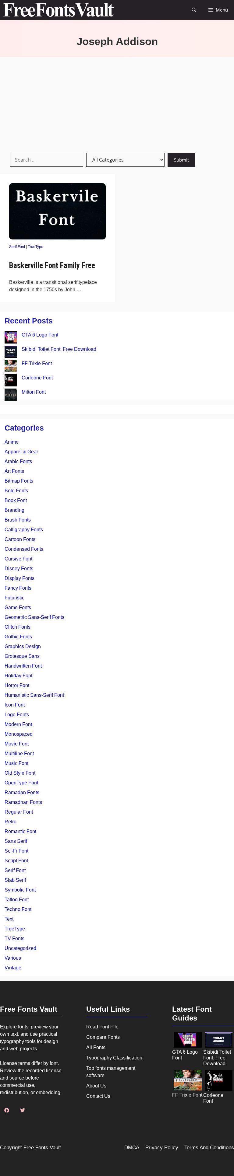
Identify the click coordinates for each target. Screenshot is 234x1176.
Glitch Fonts (17, 627)
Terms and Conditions (209, 1147)
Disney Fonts (19, 568)
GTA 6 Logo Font (40, 334)
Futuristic (14, 597)
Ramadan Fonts (22, 792)
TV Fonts (14, 938)
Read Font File (102, 1026)
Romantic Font (20, 831)
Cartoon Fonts (20, 539)
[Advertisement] (117, 102)
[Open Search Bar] (194, 10)
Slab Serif (15, 880)
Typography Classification (114, 1057)
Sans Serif (16, 841)
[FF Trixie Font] (11, 367)
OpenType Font (21, 782)
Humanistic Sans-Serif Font (34, 695)
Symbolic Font (20, 889)
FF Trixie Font (37, 363)
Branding (14, 510)
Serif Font (17, 247)
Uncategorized (20, 948)
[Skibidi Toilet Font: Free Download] (11, 353)
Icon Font (15, 704)
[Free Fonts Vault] (58, 10)
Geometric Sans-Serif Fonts (34, 617)
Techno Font (18, 909)
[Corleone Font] (11, 381)
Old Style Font (20, 773)
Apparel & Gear (21, 451)
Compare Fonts (103, 1037)
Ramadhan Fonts (23, 802)
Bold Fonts (16, 490)
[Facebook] (6, 1110)
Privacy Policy (161, 1147)
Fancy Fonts (18, 588)
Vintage (13, 967)
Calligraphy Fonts (24, 529)
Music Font (16, 763)
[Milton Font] (11, 396)
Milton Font (34, 392)
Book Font (16, 500)
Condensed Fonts (24, 549)
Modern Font (18, 724)
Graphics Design (23, 646)
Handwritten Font (23, 665)
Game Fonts (18, 607)
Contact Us (98, 1096)
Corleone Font (37, 377)
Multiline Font (19, 753)
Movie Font (17, 743)
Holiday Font (18, 675)
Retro (10, 821)
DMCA (131, 1147)
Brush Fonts (18, 519)
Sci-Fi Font (16, 850)
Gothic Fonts (18, 636)
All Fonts (95, 1047)
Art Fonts (14, 471)
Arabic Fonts (18, 461)
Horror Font (17, 685)
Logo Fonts (17, 714)
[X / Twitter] (22, 1110)
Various (13, 958)
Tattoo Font (17, 899)
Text (9, 919)
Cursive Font (18, 558)
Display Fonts (19, 578)
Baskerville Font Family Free (52, 265)
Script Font (16, 860)
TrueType (35, 247)
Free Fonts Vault (42, 1147)
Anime (12, 442)
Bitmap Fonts (19, 480)
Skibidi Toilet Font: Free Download (59, 349)
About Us (96, 1085)
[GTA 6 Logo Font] (11, 338)
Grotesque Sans (22, 656)
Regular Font (19, 812)
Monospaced (19, 734)
